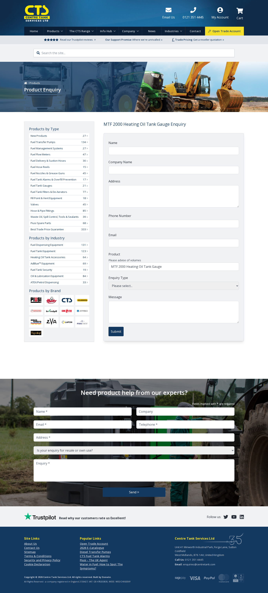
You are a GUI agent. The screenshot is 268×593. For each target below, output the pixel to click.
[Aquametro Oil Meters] (36, 322)
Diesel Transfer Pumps (95, 552)
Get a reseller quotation (207, 39)
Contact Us (31, 548)
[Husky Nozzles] (51, 300)
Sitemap (30, 552)
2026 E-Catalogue (92, 548)
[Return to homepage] (90, 13)
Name (112, 143)
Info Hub (106, 31)
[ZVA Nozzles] (51, 322)
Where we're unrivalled (146, 39)
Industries (172, 31)
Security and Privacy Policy (42, 560)
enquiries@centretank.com (199, 564)
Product (114, 254)
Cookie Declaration (37, 564)
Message (115, 297)
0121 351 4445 (194, 559)
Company (128, 31)
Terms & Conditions (37, 556)
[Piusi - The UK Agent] (36, 300)
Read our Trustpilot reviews (76, 39)
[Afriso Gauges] (82, 311)
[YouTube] (234, 517)
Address (114, 181)
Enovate (106, 577)
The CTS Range (79, 31)
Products (53, 31)
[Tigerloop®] (36, 333)
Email (112, 235)
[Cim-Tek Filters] (67, 311)
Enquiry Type (118, 278)
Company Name (120, 162)
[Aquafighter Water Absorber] (36, 310)
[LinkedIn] (242, 517)
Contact (195, 31)
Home (34, 31)
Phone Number (119, 216)
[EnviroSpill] (51, 310)
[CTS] (67, 300)
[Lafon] (67, 322)
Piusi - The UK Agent (94, 560)
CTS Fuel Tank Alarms (95, 556)
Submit (116, 331)
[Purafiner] (82, 322)
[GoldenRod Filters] (82, 300)
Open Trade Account (94, 544)
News (151, 31)
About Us (30, 544)
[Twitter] (225, 517)
